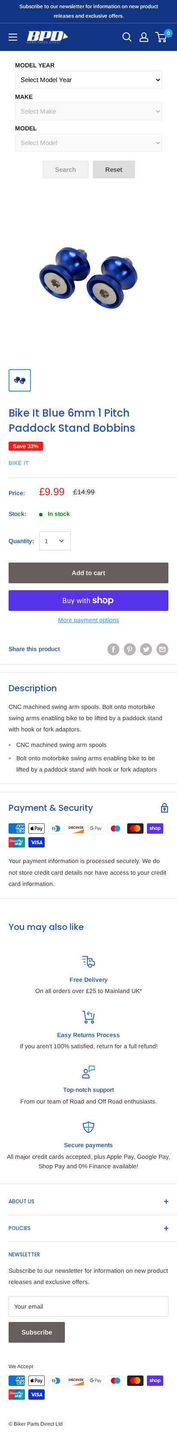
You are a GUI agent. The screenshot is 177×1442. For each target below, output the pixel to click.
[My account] (144, 37)
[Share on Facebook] (113, 649)
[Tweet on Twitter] (146, 649)
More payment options (88, 620)
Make (24, 96)
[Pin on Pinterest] (130, 649)
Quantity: (21, 541)
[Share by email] (162, 649)
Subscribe (36, 1332)
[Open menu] (13, 37)
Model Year (35, 65)
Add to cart (88, 572)
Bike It (19, 463)
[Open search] (127, 37)
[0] (161, 37)
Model (26, 128)
